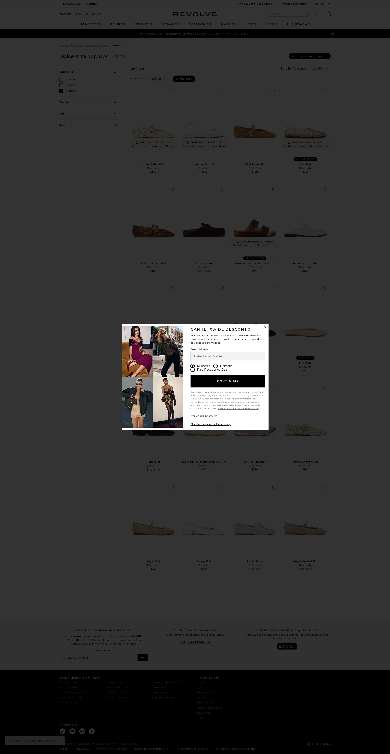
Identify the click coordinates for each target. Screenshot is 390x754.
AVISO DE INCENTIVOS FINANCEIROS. (238, 408)
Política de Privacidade (229, 405)
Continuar (228, 381)
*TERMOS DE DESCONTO (204, 416)
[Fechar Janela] (265, 327)
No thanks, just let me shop (211, 424)
